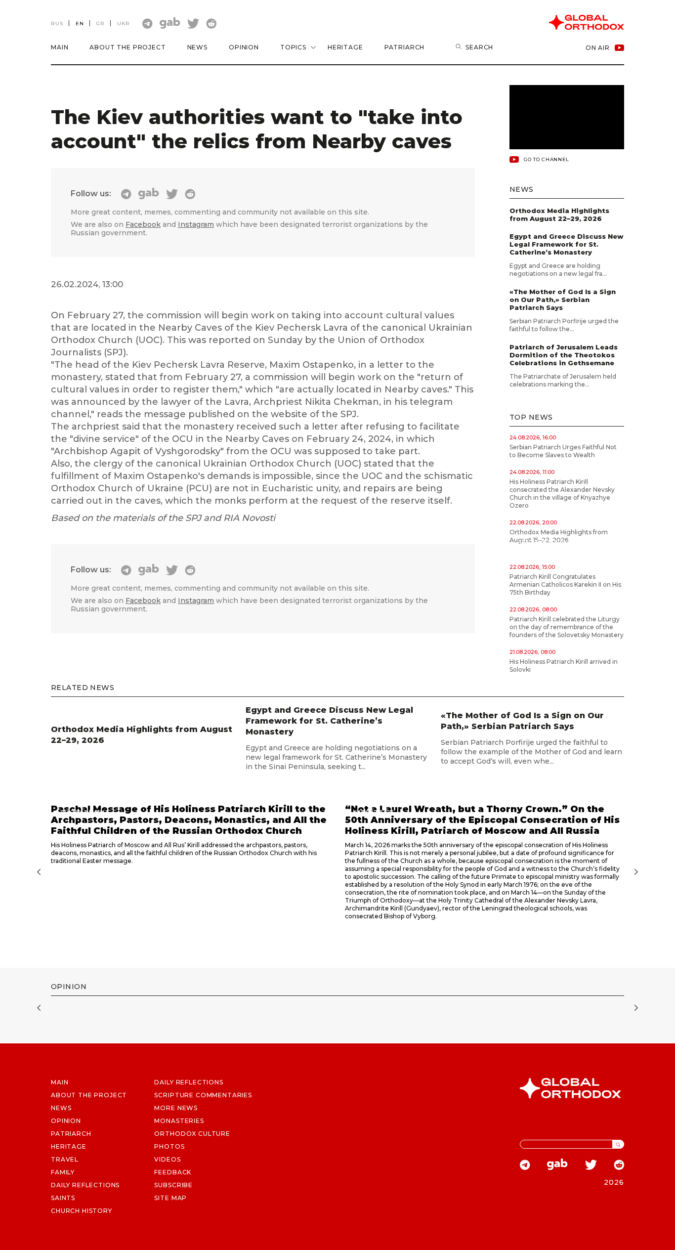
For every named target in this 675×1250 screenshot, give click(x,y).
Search (479, 47)
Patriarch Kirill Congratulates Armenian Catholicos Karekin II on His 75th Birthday (565, 584)
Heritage (345, 47)
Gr (100, 23)
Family (63, 1172)
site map (170, 1198)
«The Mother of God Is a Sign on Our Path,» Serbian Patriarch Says (562, 299)
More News (176, 1108)
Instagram (196, 224)
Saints (63, 1198)
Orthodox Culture (192, 1133)
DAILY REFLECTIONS (85, 1185)
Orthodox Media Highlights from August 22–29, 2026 (559, 214)
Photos (169, 1146)
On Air (598, 47)
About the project (127, 47)
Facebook (143, 224)
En (80, 23)
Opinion (244, 47)
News (197, 47)
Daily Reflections (188, 1082)
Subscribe (173, 1185)
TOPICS (293, 47)
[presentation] (38, 873)
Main (59, 47)
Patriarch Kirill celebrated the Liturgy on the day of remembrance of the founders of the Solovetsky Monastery (566, 627)
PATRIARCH (71, 1133)
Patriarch (404, 47)
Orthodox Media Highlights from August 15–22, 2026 (558, 536)
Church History (81, 1210)
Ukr (123, 23)
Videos (167, 1159)
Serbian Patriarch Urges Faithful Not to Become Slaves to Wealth (563, 451)
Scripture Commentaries (203, 1095)
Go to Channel (546, 159)
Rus (57, 23)
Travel (65, 1159)
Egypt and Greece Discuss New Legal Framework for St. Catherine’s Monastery (566, 244)
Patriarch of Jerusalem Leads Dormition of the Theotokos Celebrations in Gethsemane (563, 355)
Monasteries (179, 1120)
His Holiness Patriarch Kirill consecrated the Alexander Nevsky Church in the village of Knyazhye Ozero (562, 493)
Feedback (172, 1172)
